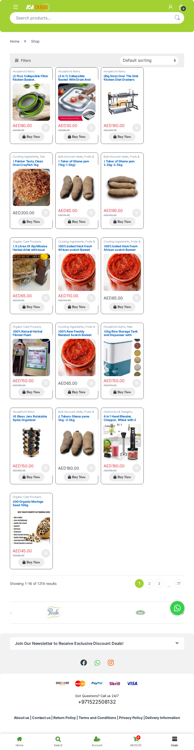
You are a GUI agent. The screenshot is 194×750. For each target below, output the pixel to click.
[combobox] (90, 18)
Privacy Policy (131, 717)
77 (179, 583)
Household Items (24, 71)
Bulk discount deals (70, 156)
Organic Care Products (27, 241)
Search (177, 18)
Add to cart (45, 128)
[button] (177, 608)
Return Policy (64, 717)
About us (21, 717)
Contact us (41, 717)
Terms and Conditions (97, 717)
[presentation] (183, 613)
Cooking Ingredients (25, 156)
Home (14, 41)
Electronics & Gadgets (118, 411)
